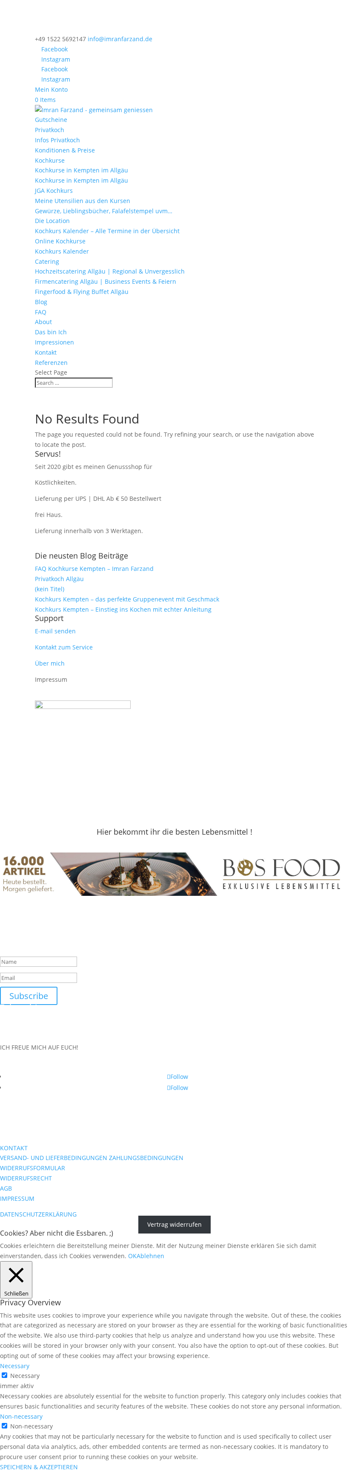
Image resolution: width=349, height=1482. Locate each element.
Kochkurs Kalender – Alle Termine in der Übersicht (107, 231)
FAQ (40, 312)
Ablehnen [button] (150, 1256)
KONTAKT (14, 1148)
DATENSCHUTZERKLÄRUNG (38, 1214)
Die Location (52, 221)
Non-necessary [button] (21, 1416)
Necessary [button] (14, 1366)
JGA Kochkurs (54, 190)
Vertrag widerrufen (174, 1224)
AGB (6, 1188)
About (43, 322)
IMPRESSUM (17, 1198)
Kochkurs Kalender (62, 251)
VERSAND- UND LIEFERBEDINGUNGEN (53, 1158)
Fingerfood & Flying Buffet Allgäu (82, 292)
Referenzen (51, 363)
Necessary (25, 1376)
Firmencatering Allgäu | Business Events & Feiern (105, 281)
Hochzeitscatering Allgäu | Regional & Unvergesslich (110, 271)
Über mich (50, 663)
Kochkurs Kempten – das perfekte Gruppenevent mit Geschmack (127, 599)
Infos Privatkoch (57, 140)
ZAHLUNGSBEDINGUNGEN (146, 1158)
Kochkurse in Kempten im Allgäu (81, 170)
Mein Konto (51, 89)
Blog (41, 302)
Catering (47, 261)
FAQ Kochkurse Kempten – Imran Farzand (94, 569)
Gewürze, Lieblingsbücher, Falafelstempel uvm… (103, 211)
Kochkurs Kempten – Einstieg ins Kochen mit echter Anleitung (123, 609)
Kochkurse (50, 160)
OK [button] (132, 1256)
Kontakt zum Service (64, 647)
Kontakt (46, 352)
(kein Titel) (49, 589)
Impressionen (54, 342)
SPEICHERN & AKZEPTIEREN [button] (39, 1467)
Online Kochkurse (60, 241)
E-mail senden (55, 631)
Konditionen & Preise (65, 150)
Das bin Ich (51, 332)
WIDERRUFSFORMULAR (32, 1168)
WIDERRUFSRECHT (26, 1178)
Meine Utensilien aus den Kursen (82, 201)
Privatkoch (49, 130)
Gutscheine (51, 120)
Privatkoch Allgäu (59, 579)
